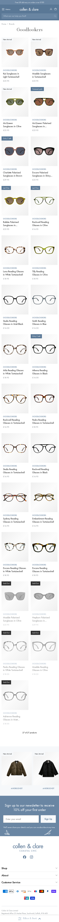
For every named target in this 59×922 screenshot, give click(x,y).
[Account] (51, 9)
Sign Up (48, 819)
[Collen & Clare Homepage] (29, 9)
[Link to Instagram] (31, 857)
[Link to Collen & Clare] (28, 847)
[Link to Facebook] (24, 857)
